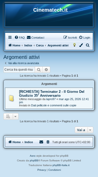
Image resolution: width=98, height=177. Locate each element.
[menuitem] (19, 37)
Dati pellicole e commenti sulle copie (53, 105)
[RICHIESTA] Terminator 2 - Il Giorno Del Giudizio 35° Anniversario (51, 93)
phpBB (34, 160)
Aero (33, 155)
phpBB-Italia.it (61, 165)
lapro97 (51, 99)
